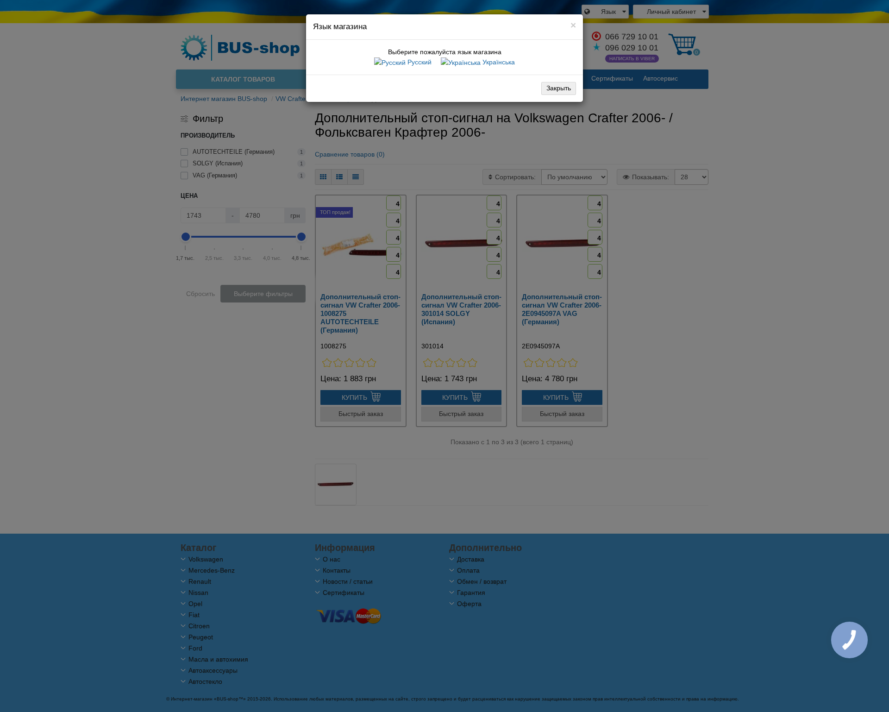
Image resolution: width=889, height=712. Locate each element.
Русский (419, 62)
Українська (498, 62)
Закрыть (558, 88)
